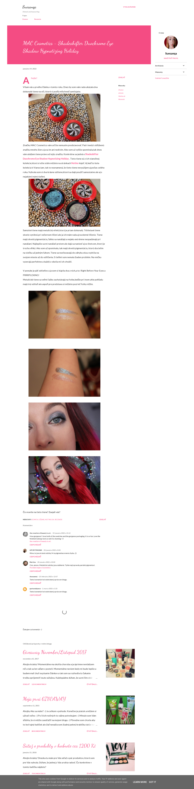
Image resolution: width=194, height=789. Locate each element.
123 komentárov (39, 684)
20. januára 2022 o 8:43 (52, 550)
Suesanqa (29, 6)
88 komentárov (38, 731)
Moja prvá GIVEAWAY (44, 699)
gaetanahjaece (35, 588)
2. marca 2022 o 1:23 (49, 588)
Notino (75, 163)
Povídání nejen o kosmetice (40, 568)
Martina (33, 562)
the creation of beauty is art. (40, 533)
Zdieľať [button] (121, 77)
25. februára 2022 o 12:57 (48, 576)
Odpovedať (35, 545)
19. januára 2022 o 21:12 (61, 533)
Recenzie (37, 19)
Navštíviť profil (171, 58)
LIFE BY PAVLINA (36, 550)
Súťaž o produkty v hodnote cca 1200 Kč (59, 746)
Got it (152, 782)
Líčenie (120, 93)
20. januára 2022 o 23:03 (46, 562)
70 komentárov (38, 773)
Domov (25, 19)
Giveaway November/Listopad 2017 (54, 652)
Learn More (140, 782)
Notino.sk (121, 96)
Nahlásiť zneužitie (162, 78)
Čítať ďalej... (92, 684)
